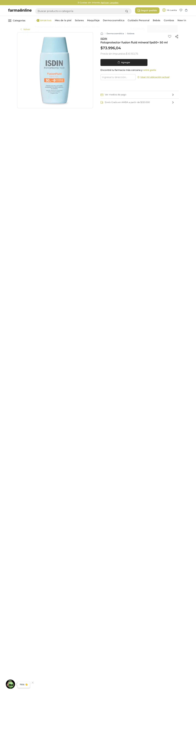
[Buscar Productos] (127, 11)
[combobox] (83, 11)
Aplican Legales (129, 2)
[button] (182, 10)
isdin (103, 38)
